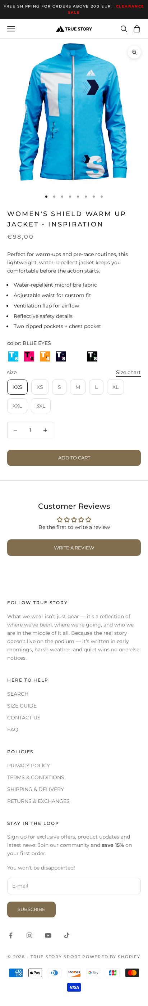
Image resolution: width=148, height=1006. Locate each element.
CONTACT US (24, 717)
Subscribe (31, 909)
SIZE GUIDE (22, 705)
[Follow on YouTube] (48, 935)
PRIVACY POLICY (28, 765)
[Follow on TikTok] (66, 935)
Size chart (128, 372)
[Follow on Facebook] (10, 935)
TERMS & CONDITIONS (35, 777)
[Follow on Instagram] (29, 935)
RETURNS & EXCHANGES (38, 801)
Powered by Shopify (111, 956)
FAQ (12, 729)
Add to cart (74, 458)
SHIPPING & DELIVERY (35, 789)
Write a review (74, 548)
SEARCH (17, 694)
